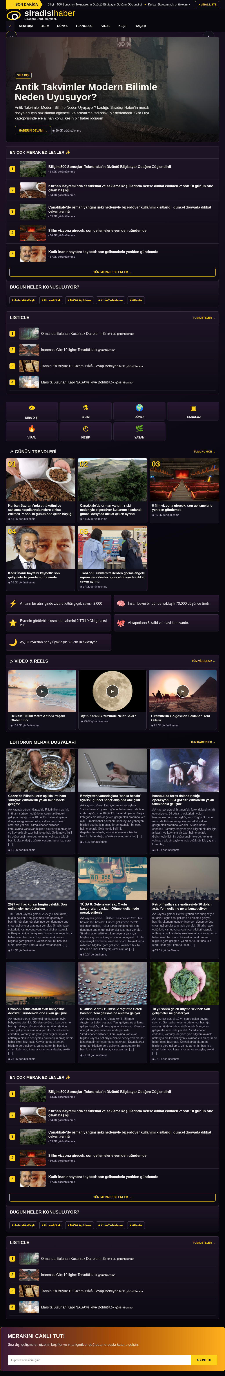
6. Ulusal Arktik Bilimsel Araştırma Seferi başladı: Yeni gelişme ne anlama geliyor (111, 1011)
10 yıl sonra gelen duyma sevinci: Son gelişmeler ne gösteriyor (181, 1011)
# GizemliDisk (51, 300)
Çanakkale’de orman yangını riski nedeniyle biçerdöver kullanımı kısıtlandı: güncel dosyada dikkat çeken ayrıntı (111, 510)
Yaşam (140, 26)
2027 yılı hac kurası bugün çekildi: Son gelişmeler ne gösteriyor (37, 906)
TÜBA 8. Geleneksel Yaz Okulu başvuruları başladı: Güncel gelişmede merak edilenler (109, 908)
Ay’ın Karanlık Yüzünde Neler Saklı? (108, 716)
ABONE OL (204, 1360)
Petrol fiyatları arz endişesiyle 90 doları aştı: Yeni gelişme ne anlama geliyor (182, 906)
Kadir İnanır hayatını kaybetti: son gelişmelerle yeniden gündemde (34, 575)
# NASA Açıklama (79, 300)
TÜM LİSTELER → (204, 317)
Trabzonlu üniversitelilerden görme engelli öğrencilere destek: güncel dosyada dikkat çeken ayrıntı (112, 577)
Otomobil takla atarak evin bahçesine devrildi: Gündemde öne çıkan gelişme (37, 1011)
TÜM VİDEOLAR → (203, 661)
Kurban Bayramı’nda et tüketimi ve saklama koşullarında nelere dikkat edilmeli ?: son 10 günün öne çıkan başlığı (40, 510)
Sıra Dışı (26, 26)
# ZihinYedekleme (110, 300)
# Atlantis (136, 300)
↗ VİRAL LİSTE (207, 4)
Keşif (122, 26)
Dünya (62, 26)
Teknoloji (84, 26)
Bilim (45, 26)
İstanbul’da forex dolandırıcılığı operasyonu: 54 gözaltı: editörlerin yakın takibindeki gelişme (183, 800)
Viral (106, 26)
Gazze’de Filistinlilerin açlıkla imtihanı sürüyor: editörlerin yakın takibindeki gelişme (37, 800)
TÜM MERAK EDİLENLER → (112, 272)
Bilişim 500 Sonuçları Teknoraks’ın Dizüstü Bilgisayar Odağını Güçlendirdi (95, 4)
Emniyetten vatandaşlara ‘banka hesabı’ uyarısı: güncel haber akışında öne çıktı (110, 798)
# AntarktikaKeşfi (23, 300)
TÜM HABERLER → (203, 742)
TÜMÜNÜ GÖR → (204, 451)
